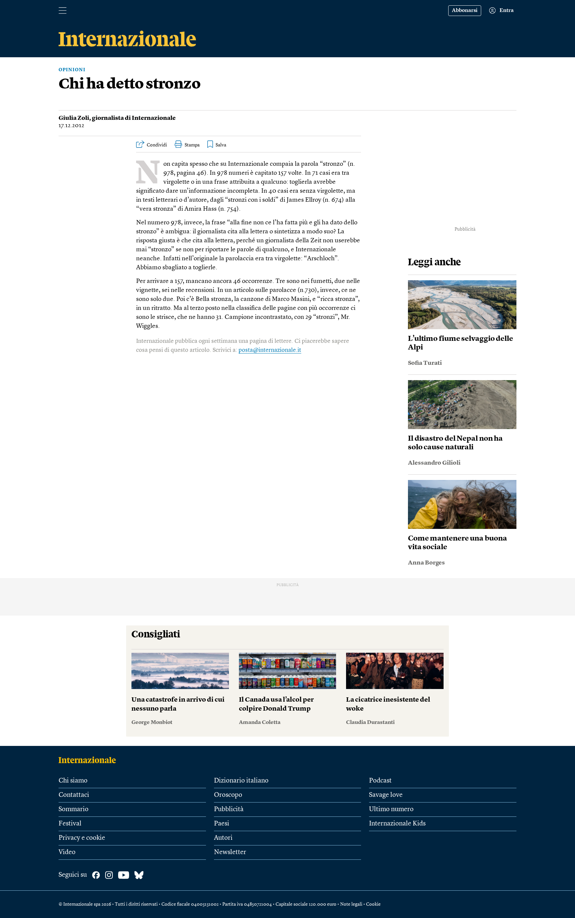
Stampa (192, 145)
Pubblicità (229, 809)
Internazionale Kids (397, 823)
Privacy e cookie (82, 838)
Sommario (74, 809)
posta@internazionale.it (270, 350)
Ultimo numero (391, 809)
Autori (223, 838)
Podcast (380, 781)
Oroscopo (228, 795)
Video (67, 852)
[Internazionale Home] (89, 760)
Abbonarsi (465, 10)
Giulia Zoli (74, 118)
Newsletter (230, 852)
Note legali (351, 904)
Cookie (373, 904)
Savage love (386, 795)
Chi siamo (73, 781)
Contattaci (74, 795)
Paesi (221, 823)
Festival (70, 823)
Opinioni (72, 70)
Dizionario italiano (241, 781)
